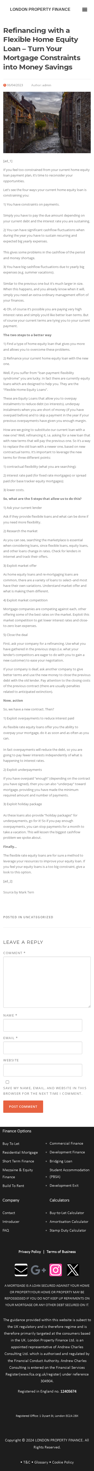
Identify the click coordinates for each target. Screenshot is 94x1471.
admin (46, 85)
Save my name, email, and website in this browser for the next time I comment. (44, 1091)
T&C (26, 1462)
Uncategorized (38, 917)
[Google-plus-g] (38, 1270)
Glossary (41, 1462)
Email (10, 1038)
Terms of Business (61, 1252)
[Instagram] (55, 1270)
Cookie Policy (63, 1462)
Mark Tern (26, 892)
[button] (85, 9)
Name (10, 1015)
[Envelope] (21, 1270)
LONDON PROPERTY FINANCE (40, 9)
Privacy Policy (30, 1252)
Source (8, 892)
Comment (14, 953)
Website (11, 1060)
